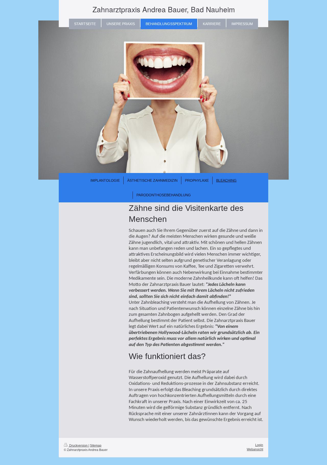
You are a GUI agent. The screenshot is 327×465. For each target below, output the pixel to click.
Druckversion (78, 445)
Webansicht (255, 449)
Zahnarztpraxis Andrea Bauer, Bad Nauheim (163, 9)
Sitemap (95, 445)
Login (259, 445)
